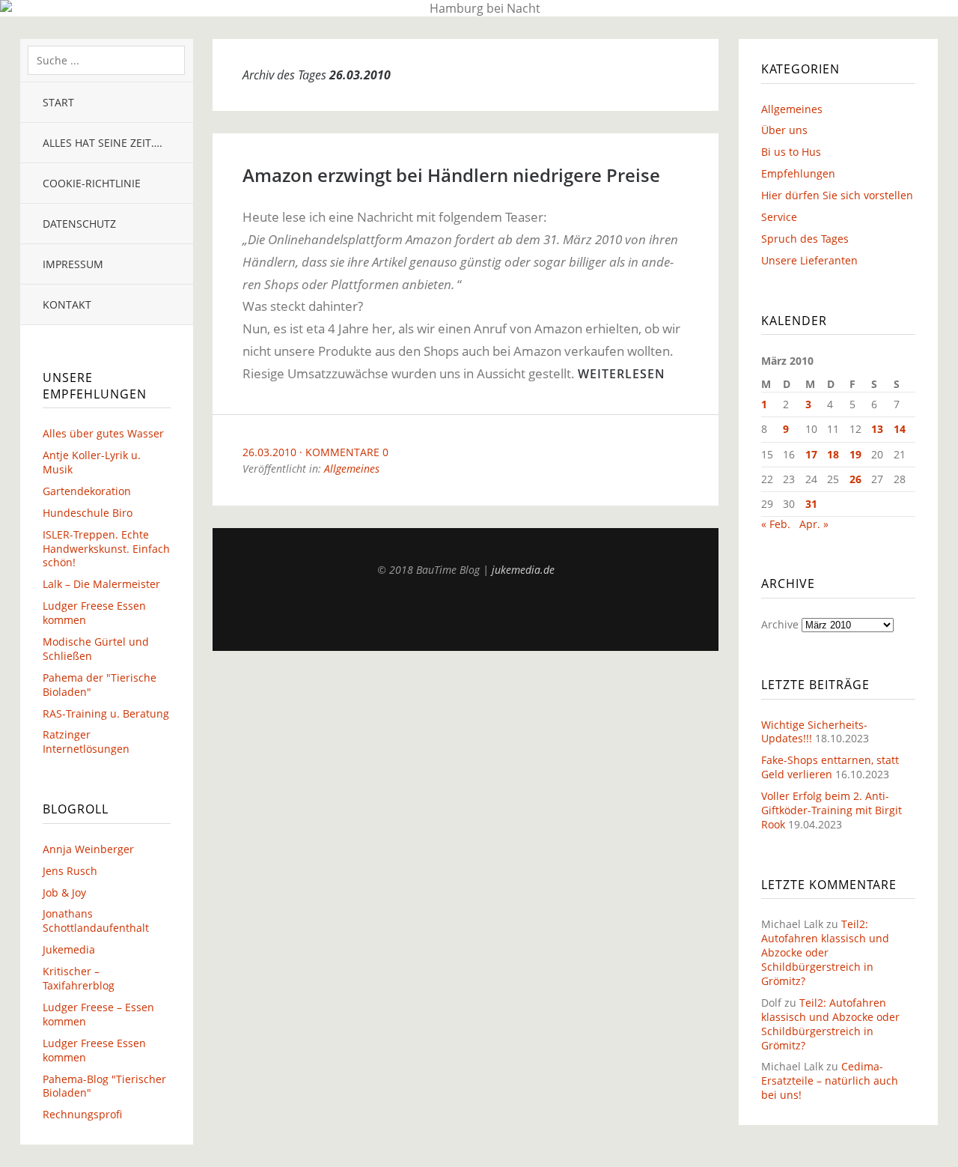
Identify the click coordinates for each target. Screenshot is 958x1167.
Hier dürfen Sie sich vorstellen (837, 195)
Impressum (73, 264)
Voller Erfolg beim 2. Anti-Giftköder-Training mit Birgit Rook (831, 810)
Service (779, 217)
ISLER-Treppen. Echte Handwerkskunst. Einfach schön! (106, 548)
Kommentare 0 (346, 452)
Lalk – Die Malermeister (101, 584)
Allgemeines (351, 468)
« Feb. (775, 524)
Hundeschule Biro (87, 513)
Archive (780, 624)
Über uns (784, 130)
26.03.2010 (269, 452)
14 (900, 429)
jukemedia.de (523, 570)
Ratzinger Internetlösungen (86, 741)
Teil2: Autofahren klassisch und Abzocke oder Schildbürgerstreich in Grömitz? (825, 952)
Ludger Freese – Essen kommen (98, 1014)
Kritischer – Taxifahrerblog (79, 978)
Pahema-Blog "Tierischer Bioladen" (104, 1086)
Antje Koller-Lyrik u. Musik (92, 462)
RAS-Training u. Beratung (106, 713)
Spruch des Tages (805, 238)
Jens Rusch (70, 871)
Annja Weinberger (88, 849)
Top (465, 613)
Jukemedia (69, 949)
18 (833, 454)
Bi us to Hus (791, 152)
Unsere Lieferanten (809, 260)
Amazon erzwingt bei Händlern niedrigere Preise (451, 175)
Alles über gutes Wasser (103, 433)
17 (811, 454)
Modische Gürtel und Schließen (96, 648)
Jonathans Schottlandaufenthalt (96, 920)
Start (58, 102)
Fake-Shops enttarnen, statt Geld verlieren (830, 767)
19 (855, 454)
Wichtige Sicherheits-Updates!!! (814, 732)
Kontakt (67, 304)
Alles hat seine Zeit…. (102, 143)
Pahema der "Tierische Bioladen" (99, 684)
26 (855, 479)
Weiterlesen (621, 374)
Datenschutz (79, 223)
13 (877, 429)
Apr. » (814, 524)
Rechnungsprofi (82, 1114)
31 (811, 504)
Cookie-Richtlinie (92, 183)
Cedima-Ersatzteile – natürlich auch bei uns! (829, 1080)
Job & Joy (64, 892)
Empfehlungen (798, 173)
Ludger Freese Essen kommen (94, 612)
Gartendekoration (87, 491)
